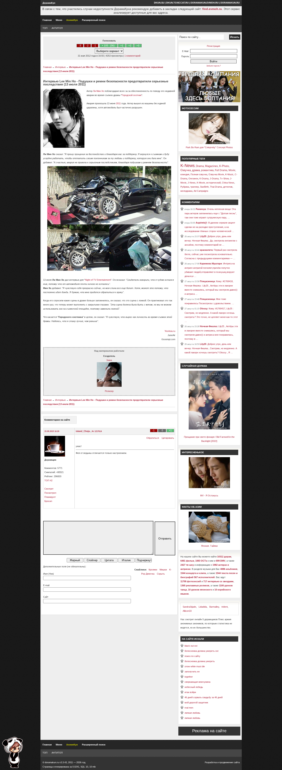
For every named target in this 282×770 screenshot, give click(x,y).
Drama (200, 166)
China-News (228, 182)
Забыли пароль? (213, 66)
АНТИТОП (57, 28)
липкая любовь (192, 713)
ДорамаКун (49, 3)
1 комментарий (132, 55)
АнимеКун (72, 20)
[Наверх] (12, 752)
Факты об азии (192, 507)
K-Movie (201, 182)
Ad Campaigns (201, 191)
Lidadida (203, 607)
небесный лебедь (194, 687)
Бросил (48, 501)
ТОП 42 (48, 480)
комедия (184, 174)
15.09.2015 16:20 (51, 431)
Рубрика (184, 187)
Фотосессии (190, 108)
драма (196, 170)
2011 (118, 103)
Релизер (109, 391)
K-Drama (204, 178)
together (189, 676)
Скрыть (161, 573)
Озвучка (185, 170)
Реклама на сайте (209, 731)
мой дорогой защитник (196, 702)
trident (225, 607)
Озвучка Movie (216, 174)
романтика (207, 170)
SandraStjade (189, 607)
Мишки (163, 569)
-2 (87, 45)
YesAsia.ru (170, 331)
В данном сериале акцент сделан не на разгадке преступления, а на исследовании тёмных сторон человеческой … (210, 226)
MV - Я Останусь (209, 495)
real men (189, 707)
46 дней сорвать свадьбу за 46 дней (204, 697)
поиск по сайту (192, 656)
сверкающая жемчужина (197, 682)
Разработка (211, 762)
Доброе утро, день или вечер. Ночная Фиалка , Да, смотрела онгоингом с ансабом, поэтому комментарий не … (211, 240)
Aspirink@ (201, 222)
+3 (137, 45)
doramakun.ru (230, 2)
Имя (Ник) (48, 573)
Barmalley (214, 607)
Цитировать (168, 438)
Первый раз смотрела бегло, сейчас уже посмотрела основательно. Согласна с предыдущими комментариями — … (211, 254)
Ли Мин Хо (98, 91)
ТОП (45, 28)
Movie (232, 170)
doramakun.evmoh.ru (205, 2)
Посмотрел (50, 493)
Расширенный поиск (93, 20)
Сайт (45, 597)
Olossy (203, 308)
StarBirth (204, 187)
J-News (192, 182)
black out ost (191, 646)
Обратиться (152, 438)
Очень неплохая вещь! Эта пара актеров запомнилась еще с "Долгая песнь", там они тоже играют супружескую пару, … (211, 213)
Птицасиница (207, 281)
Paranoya (201, 209)
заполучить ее (192, 671)
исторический (213, 182)
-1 (95, 45)
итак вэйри (190, 692)
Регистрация (213, 46)
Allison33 (187, 611)
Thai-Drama (216, 187)
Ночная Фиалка (208, 326)
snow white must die (195, 666)
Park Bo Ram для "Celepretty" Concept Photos (209, 147)
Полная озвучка (199, 174)
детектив (227, 187)
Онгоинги (193, 178)
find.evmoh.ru (212, 9)
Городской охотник (131, 95)
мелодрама (186, 191)
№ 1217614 (97, 431)
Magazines (211, 166)
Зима (109, 360)
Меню (59, 20)
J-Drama (214, 178)
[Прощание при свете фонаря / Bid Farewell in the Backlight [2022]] (209, 428)
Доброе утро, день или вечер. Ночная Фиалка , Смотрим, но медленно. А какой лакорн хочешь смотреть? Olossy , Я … (211, 348)
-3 (80, 45)
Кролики (153, 569)
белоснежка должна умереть (200, 661)
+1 (121, 45)
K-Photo (224, 166)
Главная (47, 20)
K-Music (229, 174)
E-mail (46, 585)
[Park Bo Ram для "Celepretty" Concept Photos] (209, 143)
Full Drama (221, 170)
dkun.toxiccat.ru (177, 2)
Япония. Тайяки (209, 546)
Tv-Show (224, 178)
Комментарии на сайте (57, 420)
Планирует (50, 497)
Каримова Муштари (211, 263)
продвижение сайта (229, 762)
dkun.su (159, 2)
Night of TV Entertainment (98, 280)
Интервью (60, 67)
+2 (129, 45)
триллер (194, 187)
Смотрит (48, 488)
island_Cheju (83, 431)
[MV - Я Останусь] (209, 487)
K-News (187, 165)
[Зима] (109, 386)
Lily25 (203, 236)
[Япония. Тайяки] (209, 542)
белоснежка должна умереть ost (201, 651)
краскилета (206, 250)
